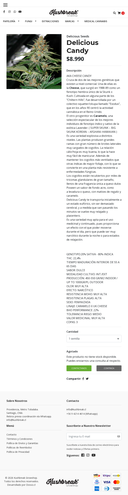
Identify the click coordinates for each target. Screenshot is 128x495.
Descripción (74, 70)
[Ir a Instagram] (9, 11)
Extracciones (50, 21)
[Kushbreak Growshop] (64, 13)
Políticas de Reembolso (19, 447)
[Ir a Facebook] (4, 11)
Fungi (28, 21)
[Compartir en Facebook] (83, 379)
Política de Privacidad (17, 451)
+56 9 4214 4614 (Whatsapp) (82, 413)
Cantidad (72, 331)
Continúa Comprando (109, 369)
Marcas (69, 21)
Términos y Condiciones (19, 438)
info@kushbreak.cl (76, 409)
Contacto (11, 434)
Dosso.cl (31, 484)
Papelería (9, 21)
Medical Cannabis (95, 21)
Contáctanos (79, 368)
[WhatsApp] (14, 11)
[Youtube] (20, 11)
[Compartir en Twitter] (87, 379)
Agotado (72, 351)
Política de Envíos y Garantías (22, 443)
